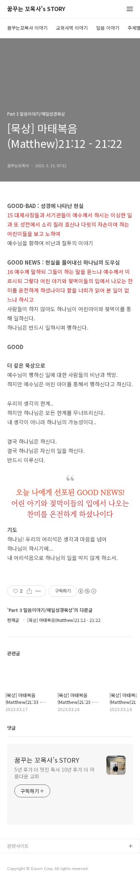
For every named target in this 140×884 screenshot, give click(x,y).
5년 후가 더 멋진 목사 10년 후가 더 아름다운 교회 (54, 773)
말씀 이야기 (107, 27)
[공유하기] (29, 591)
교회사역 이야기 (72, 27)
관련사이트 (18, 845)
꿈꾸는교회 (18, 858)
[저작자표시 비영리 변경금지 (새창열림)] (87, 591)
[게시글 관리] (38, 591)
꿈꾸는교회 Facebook (30, 869)
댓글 (11, 727)
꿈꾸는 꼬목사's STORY (36, 9)
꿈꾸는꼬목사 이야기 (27, 27)
